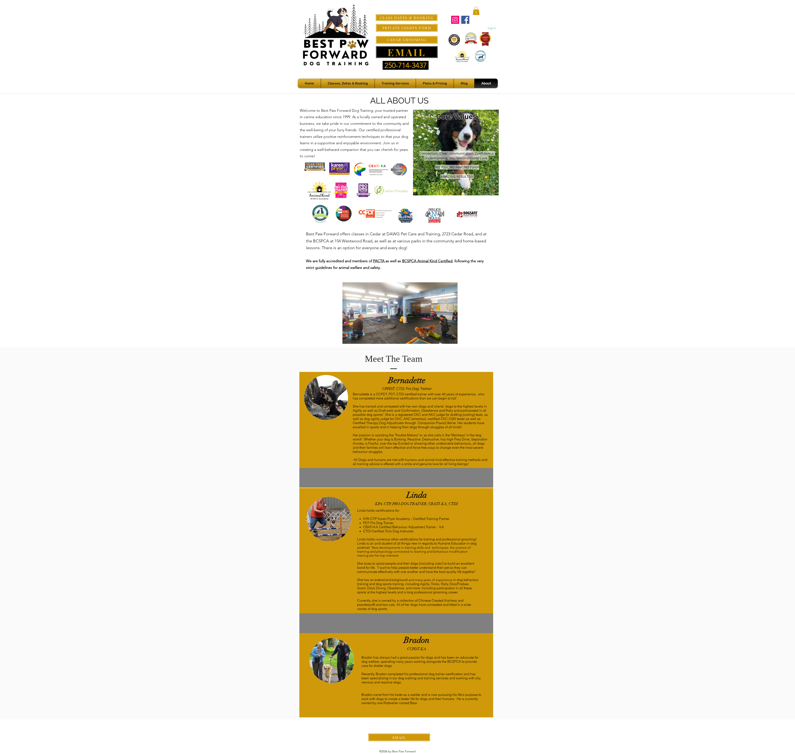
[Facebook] (465, 20)
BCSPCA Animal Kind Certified (427, 261)
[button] (476, 11)
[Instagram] (455, 20)
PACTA (379, 261)
